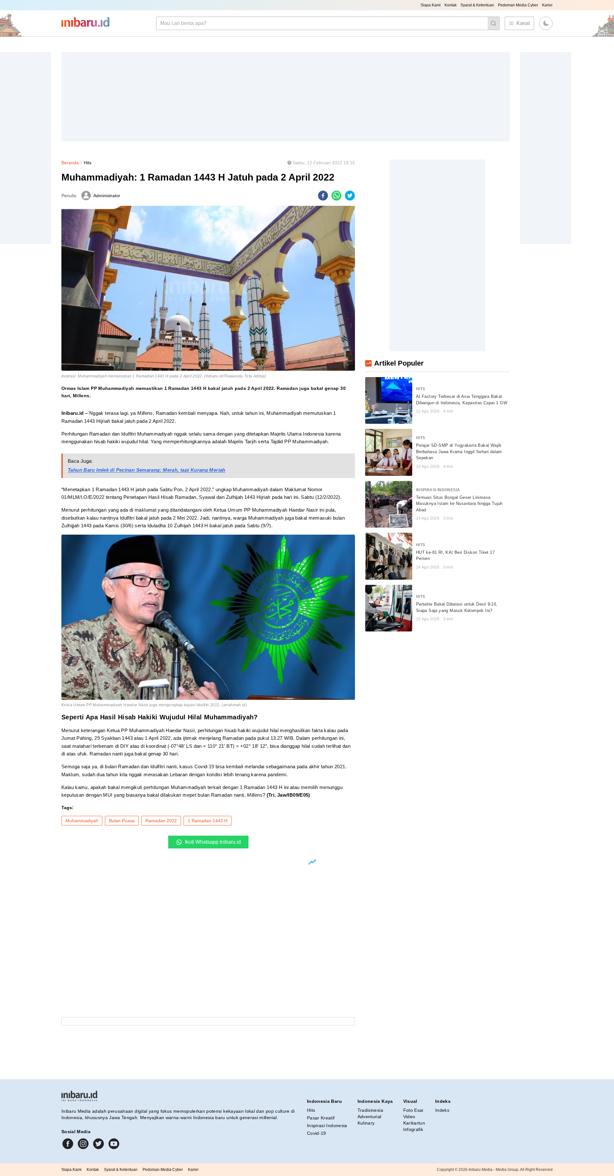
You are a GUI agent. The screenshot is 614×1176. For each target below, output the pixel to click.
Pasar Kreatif (321, 1117)
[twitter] (350, 195)
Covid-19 (316, 1133)
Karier (547, 5)
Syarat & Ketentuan (477, 5)
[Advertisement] (253, 97)
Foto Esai (413, 1110)
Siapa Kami (431, 5)
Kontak (451, 5)
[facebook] (323, 195)
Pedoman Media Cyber (518, 5)
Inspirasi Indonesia (327, 1125)
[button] (546, 23)
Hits (87, 162)
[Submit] (493, 23)
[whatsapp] (336, 195)
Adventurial (370, 1116)
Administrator (106, 195)
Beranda (70, 162)
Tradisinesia (370, 1110)
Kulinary (366, 1123)
